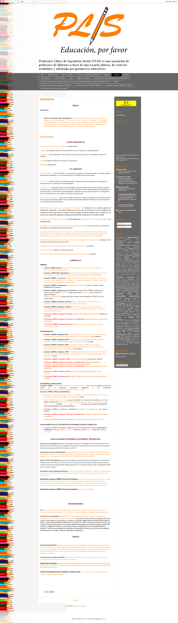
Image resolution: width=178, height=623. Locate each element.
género (130, 282)
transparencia (119, 342)
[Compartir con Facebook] (51, 592)
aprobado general (134, 241)
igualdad (124, 285)
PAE (131, 322)
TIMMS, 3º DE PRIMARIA (52, 296)
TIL (124, 341)
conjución (126, 256)
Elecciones (136, 267)
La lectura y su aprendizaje (126, 210)
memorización (119, 311)
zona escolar (125, 344)
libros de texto (120, 306)
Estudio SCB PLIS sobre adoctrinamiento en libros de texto (111, 78)
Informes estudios (60, 78)
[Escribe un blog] (47, 592)
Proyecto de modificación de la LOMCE (53, 146)
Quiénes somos (52, 75)
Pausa (120, 212)
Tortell (137, 341)
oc (116, 322)
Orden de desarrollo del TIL (49, 197)
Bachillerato (119, 248)
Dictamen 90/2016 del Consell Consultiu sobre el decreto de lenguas (62, 246)
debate (137, 261)
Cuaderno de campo (124, 176)
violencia (118, 344)
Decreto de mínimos (46, 173)
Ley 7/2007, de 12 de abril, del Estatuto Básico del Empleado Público (62, 226)
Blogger (103, 619)
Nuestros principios (67, 75)
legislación (136, 301)
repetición (137, 333)
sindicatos (126, 338)
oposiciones (121, 322)
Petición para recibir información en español (54, 88)
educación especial (126, 267)
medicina (137, 308)
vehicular (136, 342)
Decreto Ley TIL (45, 187)
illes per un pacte (133, 286)
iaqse (137, 284)
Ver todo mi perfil (121, 356)
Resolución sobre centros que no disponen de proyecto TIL (61, 208)
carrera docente (120, 250)
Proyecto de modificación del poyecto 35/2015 (90, 419)
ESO (128, 271)
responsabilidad (120, 334)
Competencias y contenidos (77, 285)
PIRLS (129, 323)
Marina (124, 308)
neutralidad (136, 313)
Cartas (126, 250)
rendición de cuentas (124, 333)
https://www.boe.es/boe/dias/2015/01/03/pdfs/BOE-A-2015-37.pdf (62, 389)
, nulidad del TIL (62, 219)
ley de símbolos (129, 303)
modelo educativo (129, 311)
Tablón (116, 81)
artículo (136, 242)
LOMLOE (43, 164)
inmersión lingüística (127, 296)
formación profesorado (122, 281)
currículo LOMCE (130, 261)
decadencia (124, 263)
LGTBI (137, 303)
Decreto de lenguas (46, 250)
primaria (132, 326)
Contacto (106, 75)
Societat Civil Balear (134, 338)
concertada (136, 255)
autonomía (136, 247)
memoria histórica (133, 310)
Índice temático (47, 137)
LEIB (117, 303)
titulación (133, 341)
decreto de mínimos (127, 264)
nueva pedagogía (134, 320)
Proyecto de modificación (88, 409)
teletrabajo (133, 339)
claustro (137, 251)
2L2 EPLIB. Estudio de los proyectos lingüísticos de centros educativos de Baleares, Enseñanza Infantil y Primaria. (75, 81)
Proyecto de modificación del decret (85, 314)
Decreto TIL (44, 181)
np (128, 320)
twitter (71, 78)
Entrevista (131, 269)
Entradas (121, 223)
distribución (131, 266)
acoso (125, 237)
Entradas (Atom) (80, 606)
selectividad (119, 338)
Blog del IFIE (122, 169)
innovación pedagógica (123, 298)
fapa (138, 277)
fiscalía (137, 279)
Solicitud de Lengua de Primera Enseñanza (88, 85)
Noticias (125, 320)
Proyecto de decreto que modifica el (83, 371)
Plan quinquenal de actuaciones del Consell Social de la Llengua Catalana (64, 254)
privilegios (125, 328)
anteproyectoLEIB (121, 241)
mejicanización (120, 310)
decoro (130, 263)
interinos (118, 299)
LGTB (134, 303)
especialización (135, 271)
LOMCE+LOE (45, 154)
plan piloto (124, 325)
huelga (133, 284)
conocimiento (135, 256)
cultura (123, 261)
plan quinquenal (134, 325)
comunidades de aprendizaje (124, 255)
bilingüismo (132, 248)
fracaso (133, 281)
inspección (136, 298)
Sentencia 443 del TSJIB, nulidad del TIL (94, 219)
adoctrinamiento (133, 237)
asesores (127, 247)
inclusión (118, 292)
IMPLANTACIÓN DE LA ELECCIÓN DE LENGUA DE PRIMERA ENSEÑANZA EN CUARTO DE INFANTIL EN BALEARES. (127, 289)
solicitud (128, 339)
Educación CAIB (123, 187)
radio (123, 331)
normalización (120, 315)
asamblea (128, 245)
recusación (129, 331)
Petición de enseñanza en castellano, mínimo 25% (56, 85)
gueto (134, 282)
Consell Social (135, 258)
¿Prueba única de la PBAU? (126, 206)
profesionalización (134, 328)
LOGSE (131, 306)
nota (132, 315)
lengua (122, 303)
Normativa (117, 75)
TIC (121, 341)
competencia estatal (122, 253)
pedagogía (124, 323)
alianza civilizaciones (123, 239)
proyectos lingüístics (127, 330)
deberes (118, 263)
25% (122, 237)
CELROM (137, 250)
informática (123, 292)
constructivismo (119, 259)
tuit (127, 342)
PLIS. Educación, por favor (126, 354)
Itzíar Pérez (132, 299)
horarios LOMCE (126, 284)
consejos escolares (122, 258)
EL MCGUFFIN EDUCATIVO (126, 194)
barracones (125, 248)
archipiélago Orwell (123, 242)
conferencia (119, 256)
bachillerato (68, 429)
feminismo (118, 279)
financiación (131, 279)
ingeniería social (124, 294)
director (118, 266)
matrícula (130, 308)
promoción (118, 330)
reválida (128, 334)
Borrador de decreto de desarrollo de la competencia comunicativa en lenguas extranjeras (70, 240)
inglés (137, 294)
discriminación (125, 266)
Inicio (42, 75)
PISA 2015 (64, 292)
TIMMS (128, 341)
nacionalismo (125, 313)
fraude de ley (124, 282)
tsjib (124, 342)
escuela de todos (121, 271)
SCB (122, 336)
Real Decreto (59, 385)
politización (119, 326)
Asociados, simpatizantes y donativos (88, 75)
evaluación (120, 277)
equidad (137, 269)
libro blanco (136, 305)
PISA (133, 323)
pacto (126, 322)
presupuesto (126, 326)
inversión (124, 299)
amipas (137, 239)
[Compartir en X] (49, 592)
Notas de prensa (46, 78)
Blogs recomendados (83, 78)
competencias (135, 253)
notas (124, 317)
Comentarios (122, 227)
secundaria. (47, 432)
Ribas (132, 334)
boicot (137, 248)
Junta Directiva (128, 301)
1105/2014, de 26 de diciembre (75, 385)
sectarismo (128, 336)
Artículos (126, 75)
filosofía (124, 279)
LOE (41, 160)
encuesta (118, 269)
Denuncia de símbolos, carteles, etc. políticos (118, 85)
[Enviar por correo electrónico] (45, 592)
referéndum (136, 331)
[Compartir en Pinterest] (53, 592)
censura (118, 251)
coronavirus (118, 261)
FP (130, 281)
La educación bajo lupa (125, 205)
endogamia (124, 269)
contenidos (136, 259)
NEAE (131, 313)
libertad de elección (124, 305)
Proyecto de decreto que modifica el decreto (88, 324)
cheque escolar (125, 251)
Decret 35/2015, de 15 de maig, (55, 400)
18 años (118, 237)
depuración (136, 264)
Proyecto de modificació (78, 359)
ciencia (132, 251)
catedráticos (131, 250)
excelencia (130, 277)
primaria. (89, 429)
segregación (135, 336)
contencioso (128, 260)
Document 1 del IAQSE (85, 489)
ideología (118, 285)
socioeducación (120, 339)
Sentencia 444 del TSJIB (48, 219)
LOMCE (42, 150)
